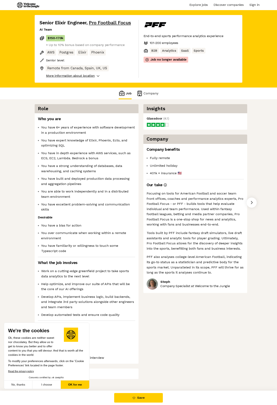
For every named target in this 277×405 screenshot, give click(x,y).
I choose (46, 384)
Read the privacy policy (21, 371)
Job (129, 93)
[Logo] (28, 5)
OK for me (75, 384)
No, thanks (18, 384)
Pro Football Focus (110, 23)
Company (151, 93)
